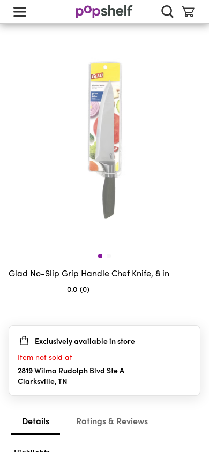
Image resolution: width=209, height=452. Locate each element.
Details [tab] (35, 421)
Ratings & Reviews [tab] (112, 421)
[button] (191, 310)
